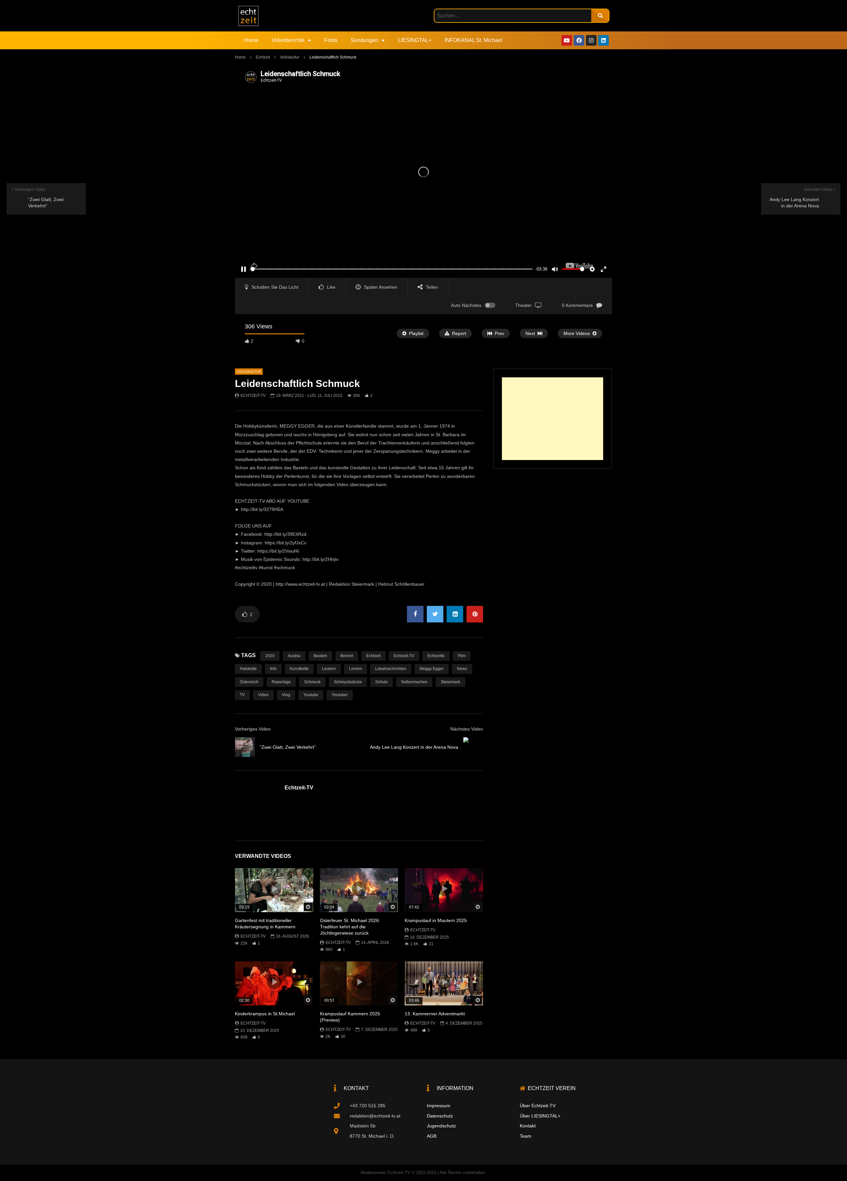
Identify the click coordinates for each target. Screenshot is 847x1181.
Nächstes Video (466, 729)
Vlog (286, 695)
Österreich (249, 682)
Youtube (310, 695)
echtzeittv (436, 656)
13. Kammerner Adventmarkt (435, 1013)
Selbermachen (414, 682)
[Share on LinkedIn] (455, 614)
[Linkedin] (603, 40)
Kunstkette (299, 668)
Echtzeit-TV (253, 395)
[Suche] (600, 15)
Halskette (248, 668)
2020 (270, 656)
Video (263, 695)
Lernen (355, 668)
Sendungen (364, 40)
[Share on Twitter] (435, 614)
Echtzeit (263, 57)
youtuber (340, 695)
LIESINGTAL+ (414, 40)
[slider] (391, 269)
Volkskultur (289, 57)
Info (273, 668)
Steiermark (450, 682)
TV (242, 695)
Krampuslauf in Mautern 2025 (436, 920)
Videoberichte (288, 40)
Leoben (329, 668)
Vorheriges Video (253, 729)
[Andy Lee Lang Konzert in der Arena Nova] (473, 747)
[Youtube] (566, 40)
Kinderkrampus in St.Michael (265, 1013)
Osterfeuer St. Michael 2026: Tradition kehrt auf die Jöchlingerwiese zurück (350, 927)
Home (251, 40)
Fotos (330, 40)
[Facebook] (579, 40)
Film (462, 656)
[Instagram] (591, 40)
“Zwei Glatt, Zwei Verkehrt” (288, 747)
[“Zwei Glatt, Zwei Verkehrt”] (245, 747)
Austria (294, 656)
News (462, 668)
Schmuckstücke (348, 682)
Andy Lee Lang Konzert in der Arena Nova (414, 747)
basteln (320, 656)
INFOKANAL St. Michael (473, 40)
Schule (381, 682)
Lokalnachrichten (390, 668)
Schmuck (312, 682)
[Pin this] (475, 614)
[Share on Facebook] (415, 614)
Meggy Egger (432, 668)
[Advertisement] (552, 418)
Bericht (346, 656)
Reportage (281, 682)
